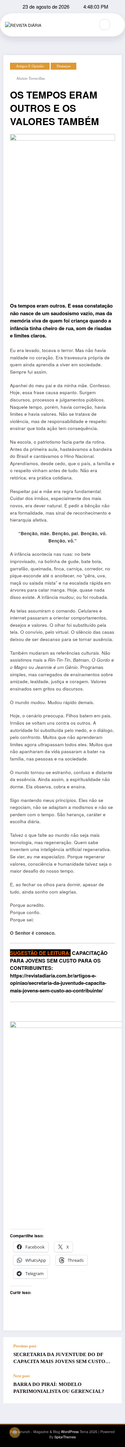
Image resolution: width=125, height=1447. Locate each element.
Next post (21, 1376)
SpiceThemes (65, 1436)
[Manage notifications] (14, 1432)
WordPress (70, 1431)
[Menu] (86, 25)
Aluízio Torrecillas (30, 78)
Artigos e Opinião (30, 66)
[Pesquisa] (104, 24)
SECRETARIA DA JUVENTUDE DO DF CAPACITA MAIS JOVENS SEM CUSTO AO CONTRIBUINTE (59, 1359)
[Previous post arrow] (110, 1355)
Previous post (24, 1346)
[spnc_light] (119, 24)
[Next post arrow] (110, 1388)
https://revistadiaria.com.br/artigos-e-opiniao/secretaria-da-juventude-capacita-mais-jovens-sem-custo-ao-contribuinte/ (58, 983)
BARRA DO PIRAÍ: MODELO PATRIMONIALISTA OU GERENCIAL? (58, 1388)
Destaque (64, 66)
